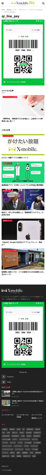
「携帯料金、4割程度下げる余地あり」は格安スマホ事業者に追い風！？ (22, 119)
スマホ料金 (37, 442)
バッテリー (34, 446)
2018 (18, 429)
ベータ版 (34, 449)
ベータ (27, 449)
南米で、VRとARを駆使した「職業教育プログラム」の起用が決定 (22, 213)
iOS (8, 432)
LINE (22, 436)
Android (30, 429)
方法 (31, 452)
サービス (12, 442)
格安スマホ (6, 456)
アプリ (15, 439)
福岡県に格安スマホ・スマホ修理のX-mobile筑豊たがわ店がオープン (23, 273)
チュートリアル (37, 415)
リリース (5, 452)
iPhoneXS (15, 436)
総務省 (19, 456)
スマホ (20, 442)
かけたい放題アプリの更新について (15, 157)
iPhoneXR (6, 436)
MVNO (29, 436)
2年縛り (5, 429)
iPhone (28, 432)
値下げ (12, 452)
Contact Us (5, 466)
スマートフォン (7, 446)
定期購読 (24, 452)
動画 (18, 452)
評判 (34, 456)
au (3, 432)
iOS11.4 (14, 432)
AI (23, 429)
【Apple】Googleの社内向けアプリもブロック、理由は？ (22, 243)
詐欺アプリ (27, 456)
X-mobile (37, 436)
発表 (13, 456)
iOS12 (22, 432)
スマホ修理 (28, 442)
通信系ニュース (11, 10)
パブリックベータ (8, 449)
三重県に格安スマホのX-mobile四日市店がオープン (28, 392)
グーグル (5, 442)
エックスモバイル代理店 (10, 97)
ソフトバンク (18, 446)
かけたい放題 (6, 439)
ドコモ (26, 446)
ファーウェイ (19, 449)
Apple (38, 429)
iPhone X (37, 432)
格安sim (38, 452)
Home (3, 10)
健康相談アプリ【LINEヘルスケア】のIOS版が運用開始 (22, 185)
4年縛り (12, 429)
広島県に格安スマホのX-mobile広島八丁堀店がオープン (28, 402)
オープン (34, 439)
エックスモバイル (8, 136)
